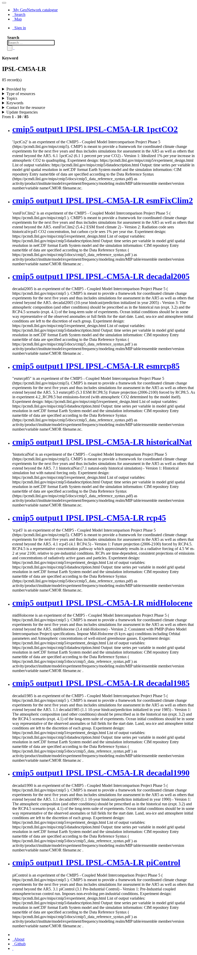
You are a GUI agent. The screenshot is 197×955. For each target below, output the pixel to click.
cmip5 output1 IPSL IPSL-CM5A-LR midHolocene (102, 602)
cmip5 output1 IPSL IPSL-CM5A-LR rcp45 (89, 517)
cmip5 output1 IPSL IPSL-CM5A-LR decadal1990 (101, 772)
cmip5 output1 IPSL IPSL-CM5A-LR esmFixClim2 (102, 200)
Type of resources (20, 94)
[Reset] (13, 48)
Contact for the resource (25, 107)
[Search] (9, 48)
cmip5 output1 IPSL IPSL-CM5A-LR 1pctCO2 (95, 129)
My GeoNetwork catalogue (35, 10)
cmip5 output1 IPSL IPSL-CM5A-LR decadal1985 (101, 683)
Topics (11, 98)
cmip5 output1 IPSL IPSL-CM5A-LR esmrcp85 (96, 366)
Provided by (16, 89)
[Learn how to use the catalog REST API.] (12, 948)
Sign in (19, 28)
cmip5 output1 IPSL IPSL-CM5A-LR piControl (96, 862)
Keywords (14, 103)
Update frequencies (22, 112)
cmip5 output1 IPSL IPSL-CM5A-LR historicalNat (102, 441)
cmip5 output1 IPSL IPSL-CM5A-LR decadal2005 (101, 276)
